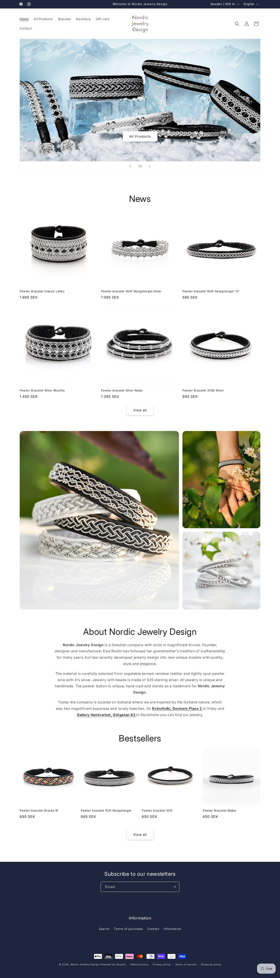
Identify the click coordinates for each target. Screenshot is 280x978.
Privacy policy (162, 964)
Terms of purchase (128, 929)
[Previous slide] (130, 166)
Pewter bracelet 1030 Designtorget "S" (211, 291)
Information (172, 929)
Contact (153, 929)
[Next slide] (149, 166)
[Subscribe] (174, 887)
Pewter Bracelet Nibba (219, 810)
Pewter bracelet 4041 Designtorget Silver (131, 291)
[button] (237, 24)
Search (104, 929)
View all (140, 410)
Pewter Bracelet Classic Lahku (42, 291)
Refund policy (139, 964)
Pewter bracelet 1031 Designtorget (106, 810)
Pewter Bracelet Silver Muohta (42, 390)
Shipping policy (211, 964)
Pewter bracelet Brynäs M (39, 810)
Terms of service (185, 964)
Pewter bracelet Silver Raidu (122, 390)
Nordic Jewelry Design (85, 964)
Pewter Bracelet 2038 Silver (203, 390)
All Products (140, 136)
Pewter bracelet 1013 (157, 810)
